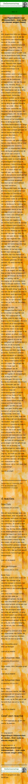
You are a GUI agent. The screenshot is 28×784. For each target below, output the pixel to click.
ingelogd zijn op (13, 721)
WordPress (4, 777)
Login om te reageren (8, 560)
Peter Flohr (6, 504)
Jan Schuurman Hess (11, 485)
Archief (15, 487)
